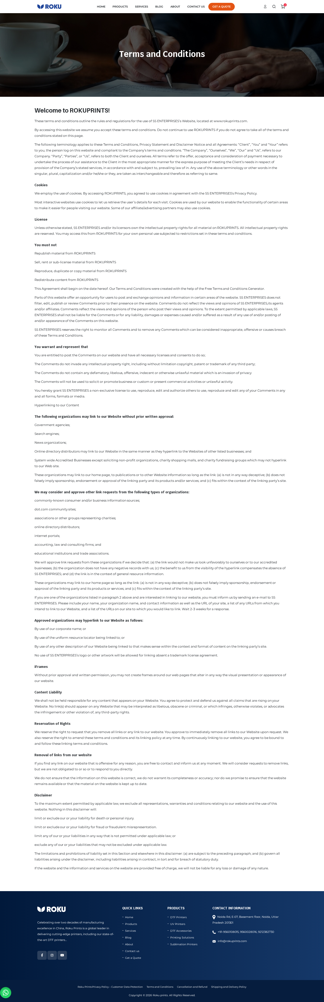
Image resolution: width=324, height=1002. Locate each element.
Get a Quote (221, 6)
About (175, 6)
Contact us (196, 6)
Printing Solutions (182, 937)
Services (141, 6)
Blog (159, 6)
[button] (5, 992)
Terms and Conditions (160, 986)
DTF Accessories (181, 930)
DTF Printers (178, 917)
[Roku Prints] (49, 6)
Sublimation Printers (183, 944)
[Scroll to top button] (315, 993)
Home (101, 6)
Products (120, 6)
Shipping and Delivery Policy (228, 986)
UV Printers (177, 924)
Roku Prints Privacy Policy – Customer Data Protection (110, 986)
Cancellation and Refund (192, 986)
